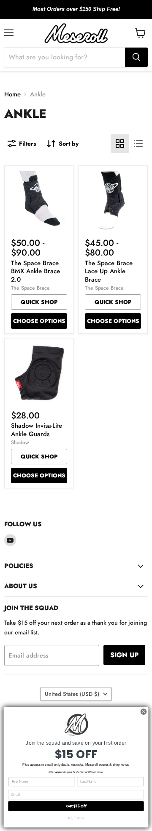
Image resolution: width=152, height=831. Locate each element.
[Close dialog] (143, 711)
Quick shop (39, 302)
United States (72, 694)
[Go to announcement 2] (76, 14)
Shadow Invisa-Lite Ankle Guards (36, 430)
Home (12, 94)
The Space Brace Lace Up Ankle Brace (109, 271)
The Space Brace (30, 288)
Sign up (124, 655)
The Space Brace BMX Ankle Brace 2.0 (35, 271)
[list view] (138, 143)
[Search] (136, 57)
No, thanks (76, 818)
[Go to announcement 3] (82, 14)
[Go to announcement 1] (69, 14)
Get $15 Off (76, 806)
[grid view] (120, 143)
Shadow (20, 442)
